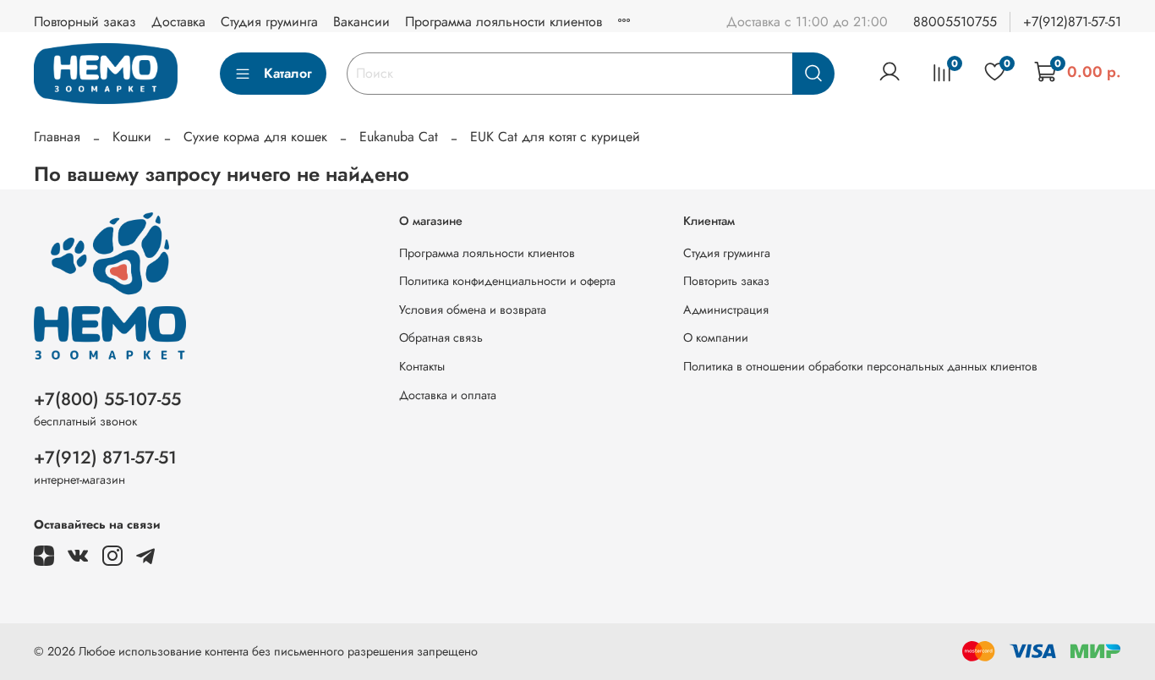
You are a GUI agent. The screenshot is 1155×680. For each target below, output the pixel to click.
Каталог (288, 73)
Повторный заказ (85, 21)
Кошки (131, 136)
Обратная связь (441, 337)
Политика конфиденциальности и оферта (507, 280)
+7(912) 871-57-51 (105, 457)
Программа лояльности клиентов (503, 21)
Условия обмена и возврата (472, 309)
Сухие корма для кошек (255, 136)
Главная (57, 136)
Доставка (178, 21)
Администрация (726, 309)
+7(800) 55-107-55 (107, 399)
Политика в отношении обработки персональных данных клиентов (860, 366)
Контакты (422, 366)
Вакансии (361, 21)
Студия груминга (269, 21)
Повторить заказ (726, 280)
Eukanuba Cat (398, 136)
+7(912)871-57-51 (1072, 21)
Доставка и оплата (447, 395)
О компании (715, 337)
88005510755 (955, 21)
